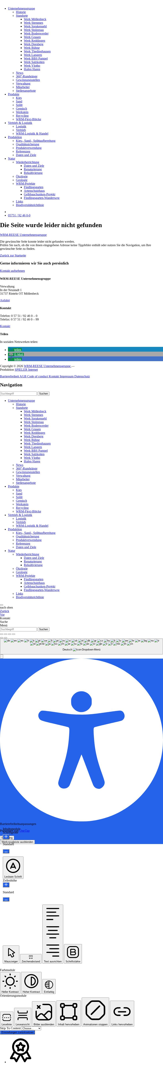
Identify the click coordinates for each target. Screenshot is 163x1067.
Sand (19, 101)
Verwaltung (23, 83)
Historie (21, 12)
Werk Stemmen (33, 22)
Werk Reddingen (34, 40)
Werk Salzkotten (34, 62)
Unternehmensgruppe (21, 8)
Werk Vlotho (32, 65)
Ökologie (22, 176)
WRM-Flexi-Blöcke (28, 119)
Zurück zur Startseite (13, 255)
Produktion (15, 137)
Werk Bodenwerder (36, 33)
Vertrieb (21, 130)
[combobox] (81, 647)
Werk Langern (33, 55)
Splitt (19, 105)
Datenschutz (82, 376)
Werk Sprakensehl (35, 26)
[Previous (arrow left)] (1, 637)
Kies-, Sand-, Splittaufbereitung (35, 140)
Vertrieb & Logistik (20, 122)
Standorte (22, 15)
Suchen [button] (43, 393)
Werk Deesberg (33, 44)
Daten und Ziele (26, 155)
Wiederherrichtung (27, 162)
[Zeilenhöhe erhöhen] (6, 884)
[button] (15, 349)
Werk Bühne (32, 47)
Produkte (13, 94)
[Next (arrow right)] (5, 637)
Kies (19, 97)
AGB (23, 376)
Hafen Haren (32, 69)
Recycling (22, 115)
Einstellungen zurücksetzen (17, 1032)
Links (19, 201)
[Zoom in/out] (13, 634)
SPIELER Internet (26, 369)
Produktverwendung (29, 148)
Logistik (21, 126)
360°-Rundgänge (26, 76)
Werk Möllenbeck (35, 19)
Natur (11, 158)
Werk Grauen (32, 37)
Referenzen (23, 151)
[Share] (5, 634)
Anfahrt (5, 300)
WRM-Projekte (25, 183)
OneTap (24, 830)
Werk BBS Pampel (36, 58)
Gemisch (21, 108)
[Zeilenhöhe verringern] (6, 899)
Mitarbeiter (23, 87)
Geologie (21, 180)
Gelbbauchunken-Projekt (39, 194)
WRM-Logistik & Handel (32, 133)
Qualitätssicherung (27, 144)
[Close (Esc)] (1, 634)
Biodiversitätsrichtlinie (30, 205)
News (19, 72)
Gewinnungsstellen (28, 80)
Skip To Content (10, 1028)
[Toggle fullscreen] (9, 634)
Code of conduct (38, 376)
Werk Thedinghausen (37, 51)
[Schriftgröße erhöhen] (6, 836)
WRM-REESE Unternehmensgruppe (23, 234)
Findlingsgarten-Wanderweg (41, 198)
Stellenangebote (26, 90)
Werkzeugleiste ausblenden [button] (17, 841)
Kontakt (5, 326)
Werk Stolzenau (34, 30)
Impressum (67, 376)
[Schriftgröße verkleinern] (6, 851)
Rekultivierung (33, 173)
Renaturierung (33, 169)
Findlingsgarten (33, 187)
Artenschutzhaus (34, 190)
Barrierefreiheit (9, 376)
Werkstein (22, 112)
